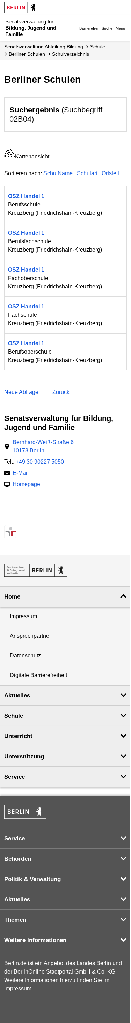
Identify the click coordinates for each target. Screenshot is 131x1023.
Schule (97, 46)
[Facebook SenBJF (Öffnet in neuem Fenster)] (33, 517)
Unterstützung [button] (24, 756)
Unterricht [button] (18, 736)
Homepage (26, 485)
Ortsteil (110, 173)
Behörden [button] (17, 858)
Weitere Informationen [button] (35, 940)
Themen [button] (15, 919)
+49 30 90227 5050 (40, 462)
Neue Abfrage (21, 392)
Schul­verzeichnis (70, 54)
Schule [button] (13, 715)
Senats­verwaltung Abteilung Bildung (43, 46)
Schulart (87, 173)
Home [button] (12, 596)
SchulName (58, 173)
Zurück (61, 392)
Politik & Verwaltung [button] (32, 879)
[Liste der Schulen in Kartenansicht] (9, 156)
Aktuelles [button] (17, 695)
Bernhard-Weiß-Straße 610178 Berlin (43, 446)
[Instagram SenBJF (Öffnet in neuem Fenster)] (21, 517)
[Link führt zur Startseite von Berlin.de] (25, 812)
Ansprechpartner (30, 636)
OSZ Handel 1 (26, 196)
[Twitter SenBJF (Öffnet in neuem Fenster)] (9, 517)
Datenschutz (25, 656)
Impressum (23, 616)
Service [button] (14, 776)
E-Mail (21, 473)
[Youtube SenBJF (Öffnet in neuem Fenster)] (45, 517)
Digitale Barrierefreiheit (38, 675)
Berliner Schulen (27, 54)
